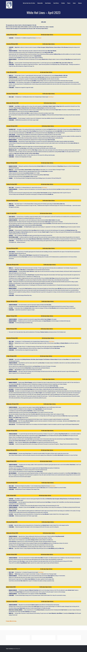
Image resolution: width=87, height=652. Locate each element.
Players (68, 3)
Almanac (80, 3)
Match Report (38, 38)
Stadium (63, 3)
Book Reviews (48, 3)
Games (74, 3)
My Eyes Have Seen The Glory (29, 3)
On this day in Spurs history (47, 34)
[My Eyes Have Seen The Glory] (9, 8)
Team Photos (56, 3)
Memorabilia (40, 3)
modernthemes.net (16, 648)
